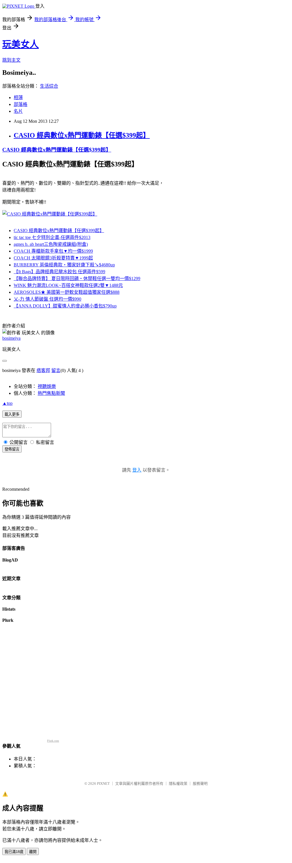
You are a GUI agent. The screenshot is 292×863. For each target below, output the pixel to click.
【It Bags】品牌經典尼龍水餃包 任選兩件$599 (59, 271)
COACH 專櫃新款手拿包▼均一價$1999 (53, 251)
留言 (55, 370)
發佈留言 (12, 449)
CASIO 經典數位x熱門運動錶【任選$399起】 (82, 135)
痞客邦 (43, 370)
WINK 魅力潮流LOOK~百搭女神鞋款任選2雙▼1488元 (68, 285)
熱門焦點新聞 (51, 393)
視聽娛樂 (47, 386)
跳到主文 (11, 60)
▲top (7, 403)
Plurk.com (53, 740)
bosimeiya (11, 338)
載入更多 (12, 414)
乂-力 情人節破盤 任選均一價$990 (47, 299)
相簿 (18, 97)
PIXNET (103, 783)
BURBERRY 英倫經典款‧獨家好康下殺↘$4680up (64, 264)
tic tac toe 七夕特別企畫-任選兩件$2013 (52, 237)
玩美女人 (20, 44)
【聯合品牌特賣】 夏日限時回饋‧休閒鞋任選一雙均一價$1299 (77, 278)
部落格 (20, 104)
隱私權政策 (178, 783)
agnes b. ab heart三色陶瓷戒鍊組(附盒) (51, 244)
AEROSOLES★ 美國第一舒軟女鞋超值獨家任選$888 (66, 292)
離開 (32, 852)
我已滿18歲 (14, 852)
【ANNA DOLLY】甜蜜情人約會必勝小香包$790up (65, 305)
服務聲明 (200, 783)
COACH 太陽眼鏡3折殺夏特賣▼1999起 (53, 258)
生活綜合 (49, 86)
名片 (18, 111)
